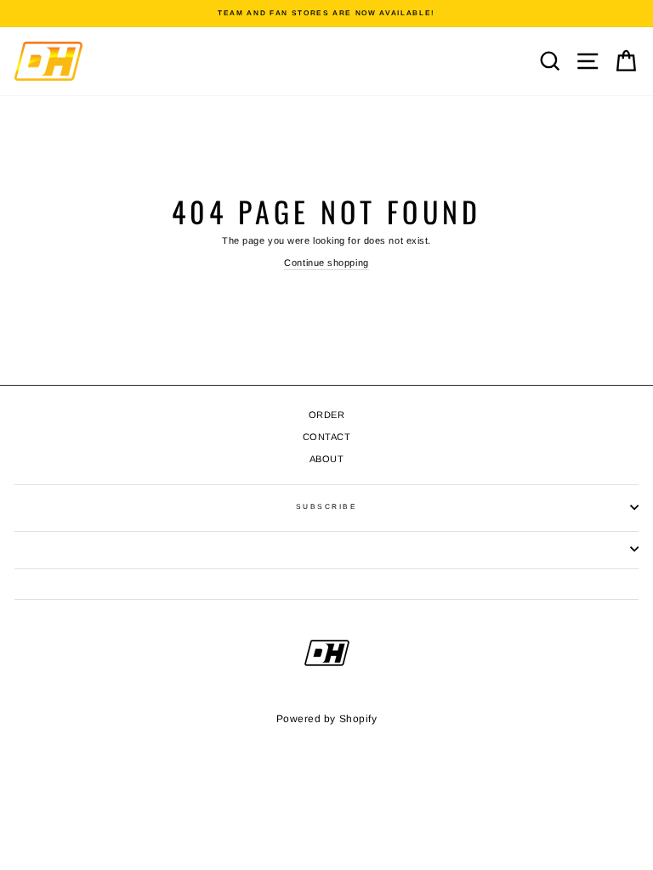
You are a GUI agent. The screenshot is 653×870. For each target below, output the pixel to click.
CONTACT (327, 437)
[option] (326, 13)
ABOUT (326, 459)
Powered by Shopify (327, 719)
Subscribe (326, 507)
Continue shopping (326, 262)
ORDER (327, 415)
